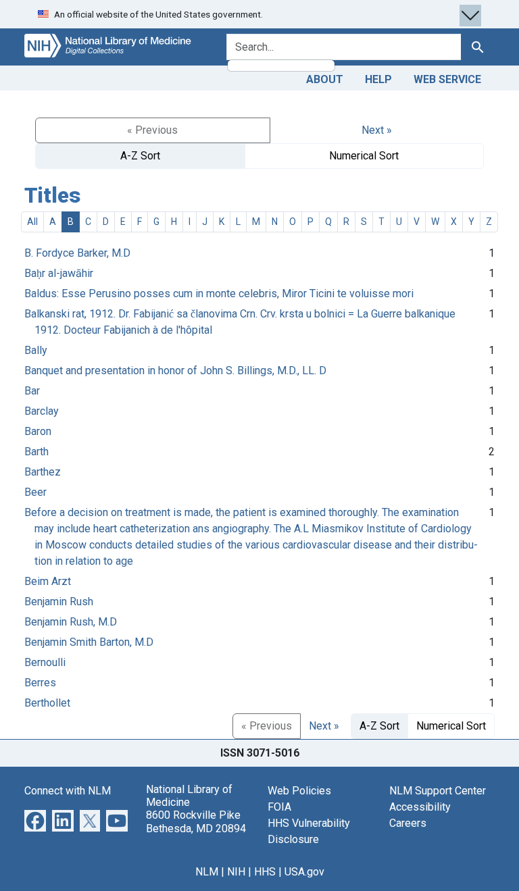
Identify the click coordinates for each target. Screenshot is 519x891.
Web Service (447, 79)
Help (378, 79)
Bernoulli (45, 662)
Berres (40, 682)
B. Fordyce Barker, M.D (77, 253)
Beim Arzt (47, 581)
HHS (265, 871)
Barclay (41, 411)
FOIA (279, 806)
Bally (35, 350)
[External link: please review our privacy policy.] (35, 819)
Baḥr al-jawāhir (58, 273)
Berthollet (47, 702)
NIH (236, 871)
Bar (32, 390)
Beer (35, 492)
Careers (407, 823)
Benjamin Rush (58, 601)
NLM (206, 871)
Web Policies (299, 790)
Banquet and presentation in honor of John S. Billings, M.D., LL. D (175, 370)
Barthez (42, 471)
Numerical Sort (364, 155)
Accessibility (420, 806)
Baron (37, 431)
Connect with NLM (67, 790)
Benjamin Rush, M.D (70, 621)
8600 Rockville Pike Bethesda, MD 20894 (196, 821)
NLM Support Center (437, 790)
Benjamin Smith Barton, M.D (88, 642)
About (324, 79)
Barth (36, 451)
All (32, 221)
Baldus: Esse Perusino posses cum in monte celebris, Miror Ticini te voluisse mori (219, 293)
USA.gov (304, 871)
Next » (377, 130)
